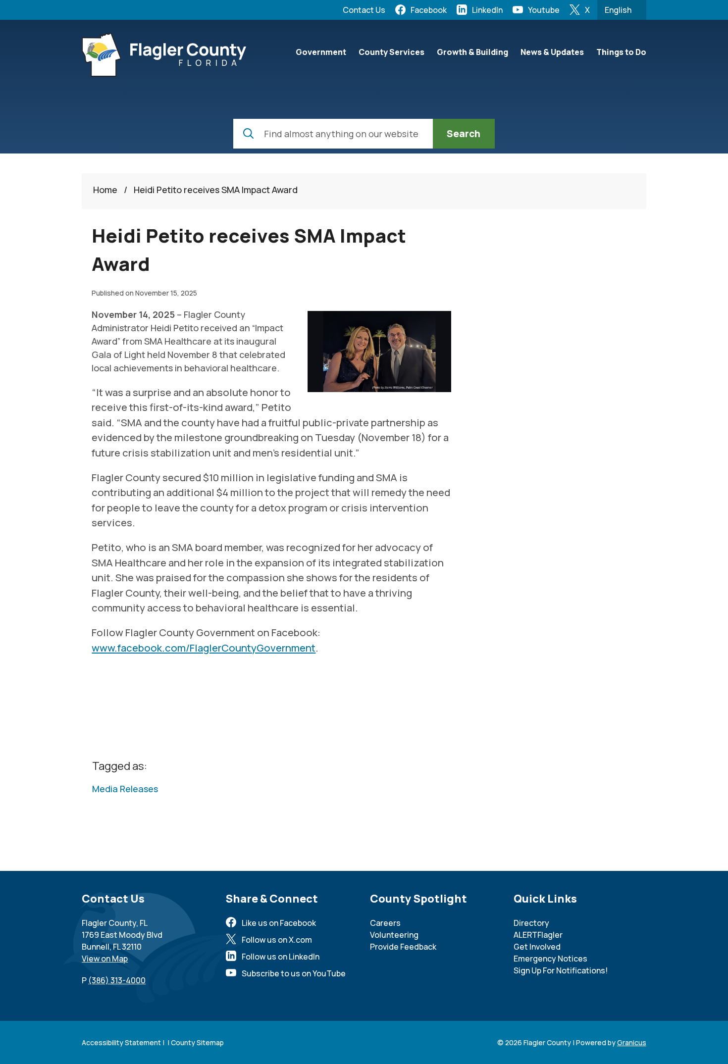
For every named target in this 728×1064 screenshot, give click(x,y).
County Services (391, 52)
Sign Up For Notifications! (561, 970)
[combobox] (621, 10)
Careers (385, 922)
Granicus (631, 1042)
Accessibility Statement (121, 1042)
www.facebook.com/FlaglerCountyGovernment (203, 648)
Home (105, 190)
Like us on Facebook (279, 922)
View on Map (105, 958)
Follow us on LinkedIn (280, 956)
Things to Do (621, 52)
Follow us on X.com (277, 939)
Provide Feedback (403, 946)
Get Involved (537, 946)
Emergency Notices (550, 958)
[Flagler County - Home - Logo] (164, 55)
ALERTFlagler (538, 934)
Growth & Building (472, 52)
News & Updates (552, 52)
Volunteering (394, 934)
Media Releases (125, 789)
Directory (531, 922)
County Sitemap (197, 1042)
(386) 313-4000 (117, 980)
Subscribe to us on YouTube (294, 973)
